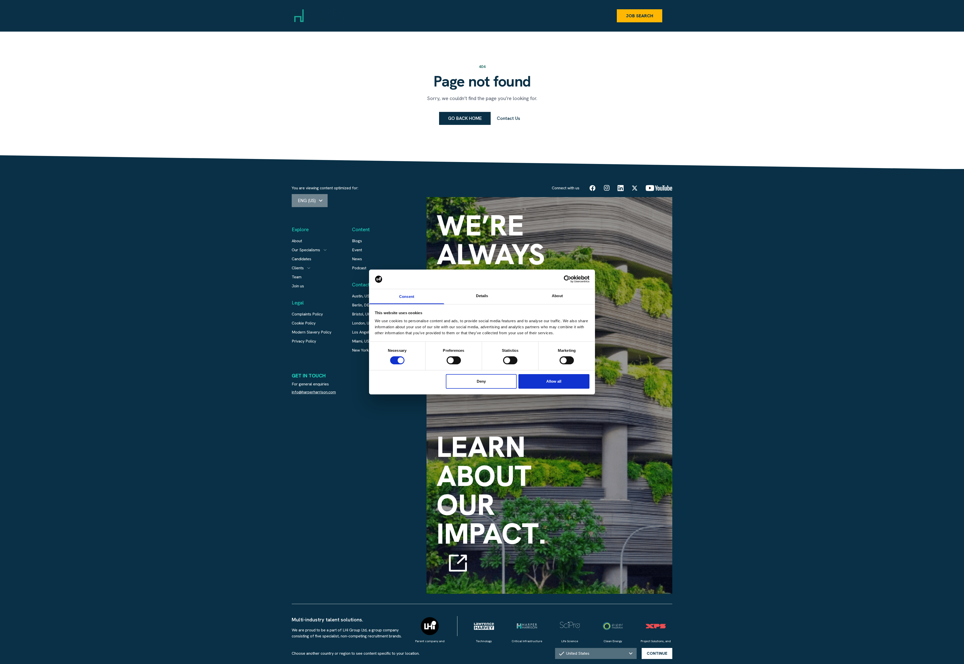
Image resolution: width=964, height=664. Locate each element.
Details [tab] (482, 296)
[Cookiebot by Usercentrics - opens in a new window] (567, 279)
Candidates (301, 259)
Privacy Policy (304, 341)
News (357, 259)
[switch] (454, 360)
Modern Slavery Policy (311, 332)
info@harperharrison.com (314, 392)
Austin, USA (362, 296)
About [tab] (557, 296)
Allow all (553, 381)
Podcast (359, 268)
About (297, 240)
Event (357, 250)
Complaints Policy (307, 314)
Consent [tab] (406, 296)
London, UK (362, 323)
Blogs (357, 240)
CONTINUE (657, 653)
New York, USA (365, 350)
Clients (298, 268)
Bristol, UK (361, 314)
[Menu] (669, 15)
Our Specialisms (306, 250)
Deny (481, 381)
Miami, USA (362, 341)
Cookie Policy (304, 323)
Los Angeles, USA (367, 332)
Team (297, 277)
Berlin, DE (360, 305)
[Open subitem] (325, 250)
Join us (298, 286)
